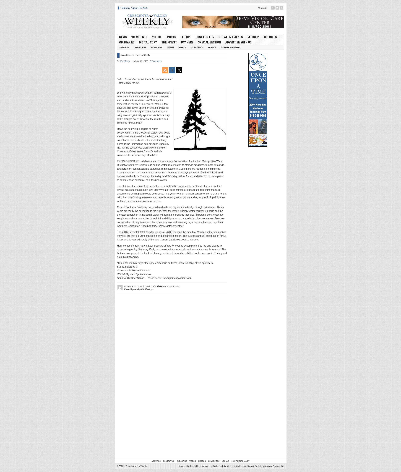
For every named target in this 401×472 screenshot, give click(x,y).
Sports (171, 37)
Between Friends (231, 37)
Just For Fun (205, 37)
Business (270, 37)
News (123, 37)
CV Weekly (125, 61)
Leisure (186, 37)
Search (263, 8)
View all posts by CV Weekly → (139, 289)
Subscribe (156, 47)
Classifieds (197, 47)
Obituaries (127, 42)
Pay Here (187, 42)
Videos (170, 47)
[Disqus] (172, 335)
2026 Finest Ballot (230, 47)
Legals (212, 47)
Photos (182, 47)
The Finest (169, 42)
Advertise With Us (238, 42)
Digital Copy (148, 42)
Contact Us (140, 47)
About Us (124, 47)
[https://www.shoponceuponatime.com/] (257, 100)
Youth (156, 37)
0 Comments (156, 61)
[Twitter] (277, 8)
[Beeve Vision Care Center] (233, 22)
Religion (253, 37)
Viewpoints (139, 37)
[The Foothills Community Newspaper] (147, 21)
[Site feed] (282, 8)
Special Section (209, 42)
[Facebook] (273, 8)
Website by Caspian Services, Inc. (269, 466)
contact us (238, 466)
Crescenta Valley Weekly (135, 466)
